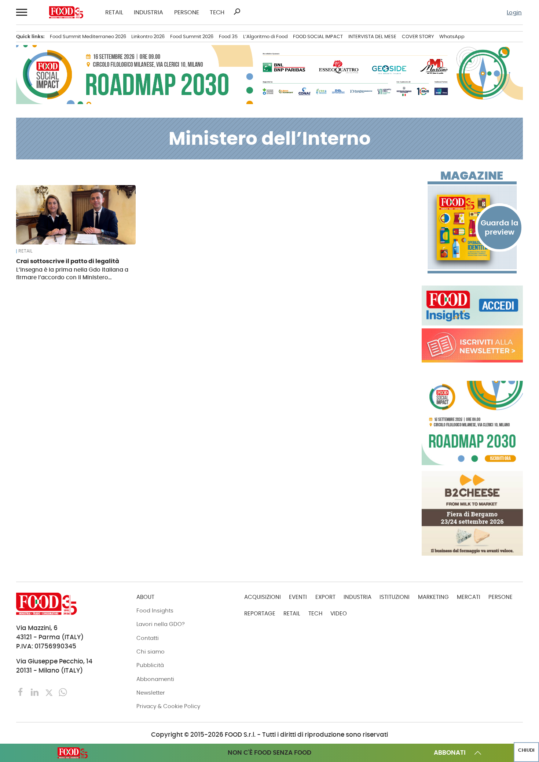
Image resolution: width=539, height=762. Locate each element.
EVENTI (298, 597)
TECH (217, 12)
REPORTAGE (259, 613)
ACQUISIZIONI (262, 597)
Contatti (147, 638)
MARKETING (433, 597)
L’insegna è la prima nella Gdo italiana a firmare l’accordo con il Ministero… (72, 273)
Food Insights (154, 610)
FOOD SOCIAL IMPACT (318, 36)
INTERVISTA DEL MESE (372, 36)
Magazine (471, 176)
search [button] (236, 11)
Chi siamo (150, 651)
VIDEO (338, 613)
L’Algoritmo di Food (265, 36)
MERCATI (468, 597)
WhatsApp (452, 36)
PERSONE (186, 12)
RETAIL (114, 12)
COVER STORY (418, 36)
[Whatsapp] (62, 692)
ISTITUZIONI (395, 597)
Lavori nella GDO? (160, 624)
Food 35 (228, 36)
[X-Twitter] (49, 692)
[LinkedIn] (35, 692)
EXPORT (325, 597)
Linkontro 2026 (148, 36)
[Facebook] (21, 692)
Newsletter (150, 692)
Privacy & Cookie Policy (168, 706)
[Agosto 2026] (472, 227)
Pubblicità (150, 665)
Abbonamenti (155, 679)
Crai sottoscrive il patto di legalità (67, 261)
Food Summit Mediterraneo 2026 (88, 36)
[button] (21, 12)
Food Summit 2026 (191, 36)
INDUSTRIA (148, 12)
